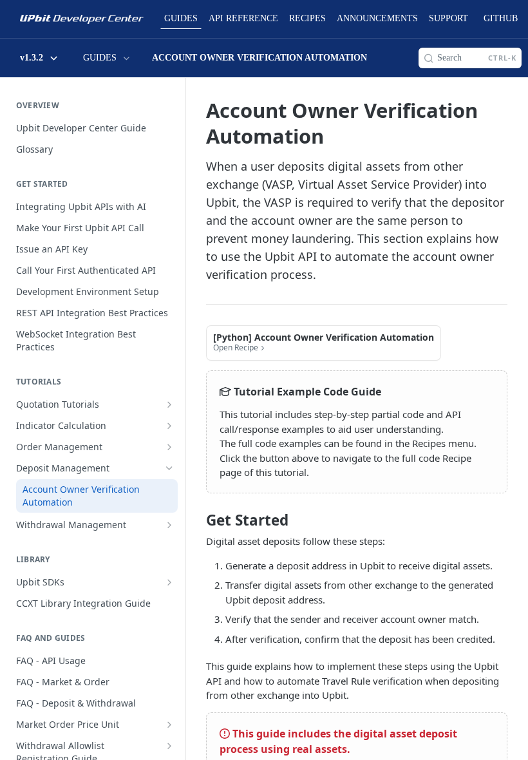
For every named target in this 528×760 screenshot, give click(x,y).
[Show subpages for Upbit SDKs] (169, 582)
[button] (323, 343)
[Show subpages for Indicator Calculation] (169, 426)
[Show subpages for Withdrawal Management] (169, 525)
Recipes (307, 18)
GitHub (501, 18)
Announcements (377, 18)
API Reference (243, 18)
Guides (181, 18)
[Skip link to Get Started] (197, 520)
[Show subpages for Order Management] (169, 447)
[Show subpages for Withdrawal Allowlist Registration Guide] (169, 746)
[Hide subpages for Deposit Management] (169, 468)
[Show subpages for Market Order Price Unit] (169, 724)
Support (448, 18)
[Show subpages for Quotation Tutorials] (169, 404)
